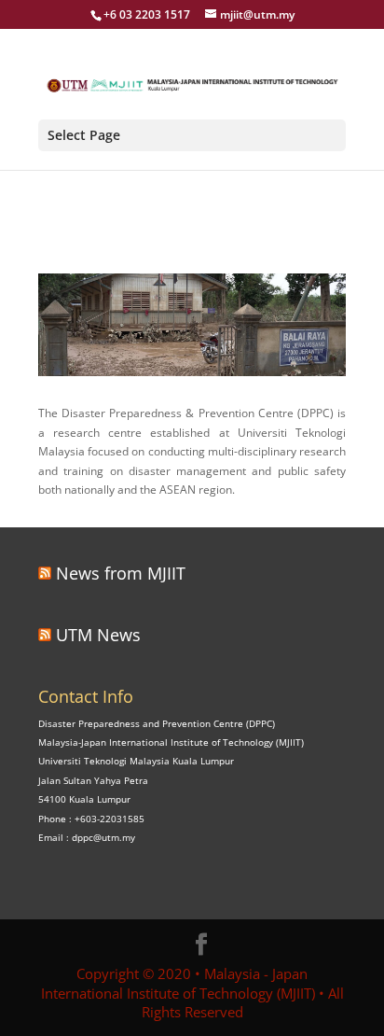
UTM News (98, 634)
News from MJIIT (120, 573)
